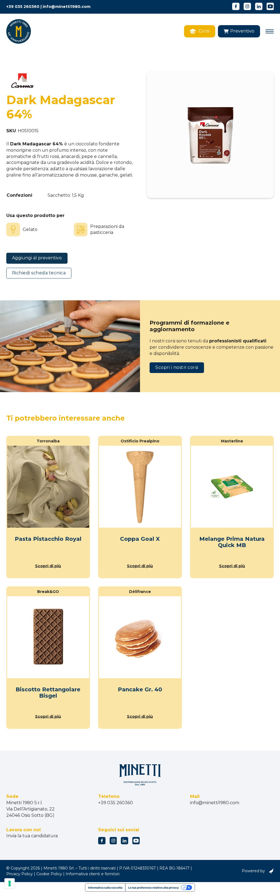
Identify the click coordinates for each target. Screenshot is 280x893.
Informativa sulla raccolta (105, 887)
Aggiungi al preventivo (37, 257)
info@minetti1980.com (67, 6)
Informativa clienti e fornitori (92, 873)
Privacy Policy (19, 873)
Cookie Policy (49, 873)
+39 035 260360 (22, 6)
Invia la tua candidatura (32, 835)
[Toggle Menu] (270, 31)
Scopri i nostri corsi (176, 367)
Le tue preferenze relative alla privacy (153, 887)
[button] (239, 31)
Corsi (204, 31)
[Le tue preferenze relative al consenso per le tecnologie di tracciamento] (9, 883)
